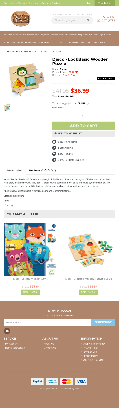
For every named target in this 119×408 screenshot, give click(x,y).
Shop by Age (16, 51)
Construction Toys (64, 42)
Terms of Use (89, 351)
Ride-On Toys (9, 42)
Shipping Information (28, 3)
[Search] (89, 20)
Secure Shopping (67, 141)
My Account (11, 343)
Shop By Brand (85, 42)
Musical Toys (98, 35)
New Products (49, 42)
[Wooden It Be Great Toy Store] (21, 18)
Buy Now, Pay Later (52, 3)
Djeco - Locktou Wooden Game (30, 278)
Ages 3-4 (27, 51)
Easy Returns (65, 154)
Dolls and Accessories (68, 35)
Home (6, 51)
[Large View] (7, 107)
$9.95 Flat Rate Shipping (71, 160)
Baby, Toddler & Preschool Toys (26, 35)
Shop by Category (23, 42)
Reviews (35, 170)
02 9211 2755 (106, 21)
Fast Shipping (65, 147)
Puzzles (107, 35)
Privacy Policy (90, 355)
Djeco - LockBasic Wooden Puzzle (47, 51)
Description (14, 170)
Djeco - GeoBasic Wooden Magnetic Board (88, 278)
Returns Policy (90, 347)
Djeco (63, 69)
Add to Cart (84, 126)
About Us (48, 343)
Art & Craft (8, 35)
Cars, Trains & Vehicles (49, 35)
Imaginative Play (85, 35)
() (105, 3)
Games (75, 42)
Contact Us (9, 3)
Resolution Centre (14, 347)
